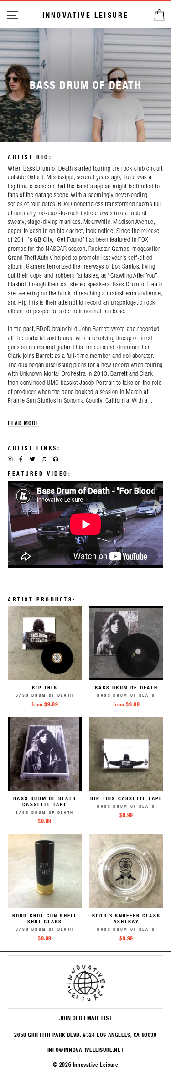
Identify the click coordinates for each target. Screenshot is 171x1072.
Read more (23, 422)
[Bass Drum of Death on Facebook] (20, 459)
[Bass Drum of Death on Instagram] (10, 459)
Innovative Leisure (85, 15)
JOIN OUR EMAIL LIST (85, 1017)
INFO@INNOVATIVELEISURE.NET (85, 1049)
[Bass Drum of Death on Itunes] (44, 459)
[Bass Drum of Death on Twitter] (32, 459)
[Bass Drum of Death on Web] (55, 459)
